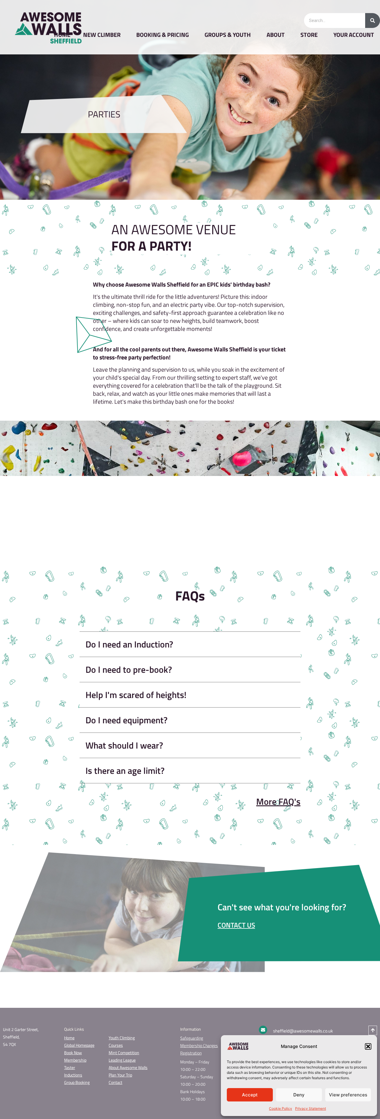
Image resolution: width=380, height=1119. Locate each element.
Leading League (122, 1060)
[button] (368, 1046)
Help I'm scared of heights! (136, 695)
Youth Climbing (122, 1038)
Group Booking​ (77, 1082)
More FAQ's (278, 801)
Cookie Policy (280, 1108)
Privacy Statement (310, 1108)
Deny (299, 1095)
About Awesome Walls (128, 1067)
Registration (191, 1053)
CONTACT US (236, 925)
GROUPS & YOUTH (228, 34)
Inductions (73, 1075)
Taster (69, 1067)
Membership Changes (199, 1045)
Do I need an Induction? (129, 644)
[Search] (372, 20)
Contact (115, 1082)
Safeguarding (191, 1038)
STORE (309, 34)
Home (69, 1038)
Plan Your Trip (120, 1075)
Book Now (73, 1052)
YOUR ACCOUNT (353, 34)
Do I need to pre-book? (129, 669)
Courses (116, 1045)
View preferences (348, 1095)
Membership (75, 1060)
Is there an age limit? (125, 770)
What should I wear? (124, 745)
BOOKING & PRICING (162, 34)
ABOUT (276, 34)
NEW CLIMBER (102, 34)
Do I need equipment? (126, 720)
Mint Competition (124, 1052)
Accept (250, 1095)
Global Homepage (79, 1045)
